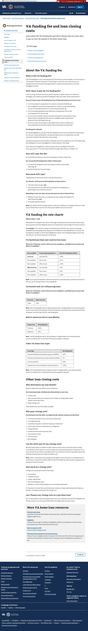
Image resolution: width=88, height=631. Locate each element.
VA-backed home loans (11, 30)
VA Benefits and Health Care (11, 13)
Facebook (48, 580)
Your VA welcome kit (29, 596)
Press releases (49, 574)
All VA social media (50, 594)
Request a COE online (10, 43)
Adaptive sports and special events (9, 588)
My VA (71, 13)
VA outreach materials (29, 593)
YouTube (47, 591)
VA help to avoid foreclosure (11, 80)
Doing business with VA (30, 588)
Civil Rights (15, 620)
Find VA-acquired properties (11, 65)
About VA (28, 13)
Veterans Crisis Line (72, 572)
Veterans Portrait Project (9, 625)
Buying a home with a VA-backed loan (12, 69)
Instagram (48, 582)
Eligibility (6, 37)
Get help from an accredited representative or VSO (31, 578)
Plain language (76, 620)
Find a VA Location (41, 13)
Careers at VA (27, 591)
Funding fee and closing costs (11, 61)
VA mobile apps (27, 582)
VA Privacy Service (33, 623)
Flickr (46, 588)
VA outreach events (7, 595)
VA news (47, 571)
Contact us (71, 7)
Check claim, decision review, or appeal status (12, 50)
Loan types (7, 34)
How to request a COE (10, 40)
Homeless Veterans (7, 573)
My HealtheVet (81, 13)
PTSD (2, 582)
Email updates (49, 577)
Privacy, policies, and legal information (14, 623)
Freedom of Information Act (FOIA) (31, 620)
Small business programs (8, 592)
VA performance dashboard (69, 623)
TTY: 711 (69, 592)
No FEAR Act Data (46, 623)
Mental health (5, 584)
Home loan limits (8, 57)
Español (3, 608)
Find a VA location (72, 601)
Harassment (48, 620)
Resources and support (74, 579)
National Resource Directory (10, 598)
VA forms (25, 571)
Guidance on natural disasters (12, 77)
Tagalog (10, 608)
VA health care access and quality (33, 574)
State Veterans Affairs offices (31, 585)
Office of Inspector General (62, 620)
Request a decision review (11, 54)
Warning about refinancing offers (11, 73)
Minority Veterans (6, 579)
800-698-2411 (70, 589)
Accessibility (5, 620)
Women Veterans (6, 576)
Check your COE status (10, 46)
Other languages (20, 608)
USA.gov (56, 623)
